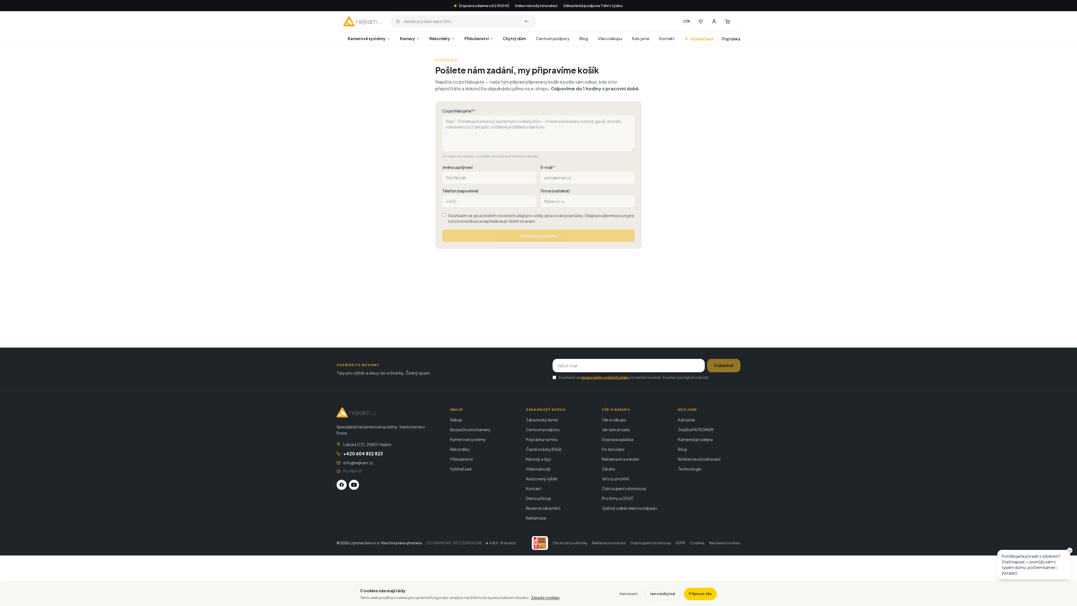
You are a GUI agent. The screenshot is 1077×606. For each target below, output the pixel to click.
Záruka (608, 468)
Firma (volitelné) (555, 190)
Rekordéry (439, 38)
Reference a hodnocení (699, 459)
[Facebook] (342, 485)
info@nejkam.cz (358, 462)
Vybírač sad (701, 38)
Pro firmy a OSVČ (618, 498)
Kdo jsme (640, 38)
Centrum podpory (552, 38)
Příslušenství (476, 38)
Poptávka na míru (542, 439)
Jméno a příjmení (457, 167)
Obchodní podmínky (570, 543)
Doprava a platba (617, 439)
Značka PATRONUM (696, 429)
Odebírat (724, 365)
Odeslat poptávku (538, 235)
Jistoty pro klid (615, 478)
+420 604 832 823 (363, 453)
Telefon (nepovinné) (460, 190)
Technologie (689, 468)
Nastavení (629, 593)
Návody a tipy (538, 459)
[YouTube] (354, 485)
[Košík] (727, 21)
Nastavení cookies (724, 543)
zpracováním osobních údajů (604, 377)
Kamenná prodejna (695, 439)
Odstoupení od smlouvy (624, 488)
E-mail (548, 167)
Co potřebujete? (459, 110)
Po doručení (613, 449)
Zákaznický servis (542, 419)
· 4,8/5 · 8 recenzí (500, 543)
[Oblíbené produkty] (700, 21)
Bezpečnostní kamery (470, 429)
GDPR (680, 543)
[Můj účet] (714, 21)
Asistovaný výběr (542, 478)
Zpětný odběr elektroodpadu (629, 508)
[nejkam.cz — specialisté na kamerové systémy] (363, 21)
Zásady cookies (545, 597)
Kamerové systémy (367, 38)
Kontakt (667, 38)
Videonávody (538, 468)
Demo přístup (538, 498)
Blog (583, 38)
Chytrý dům (514, 38)
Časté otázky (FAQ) (543, 449)
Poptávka (731, 38)
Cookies (697, 543)
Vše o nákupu (610, 38)
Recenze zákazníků (543, 508)
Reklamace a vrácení (620, 459)
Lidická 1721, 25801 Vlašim (367, 444)
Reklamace (536, 517)
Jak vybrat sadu (616, 429)
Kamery (407, 38)
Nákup (456, 419)
